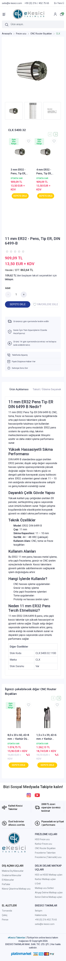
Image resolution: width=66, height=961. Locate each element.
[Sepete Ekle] (20, 196)
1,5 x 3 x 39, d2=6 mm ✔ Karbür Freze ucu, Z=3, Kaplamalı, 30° (46, 737)
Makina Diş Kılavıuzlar (13, 871)
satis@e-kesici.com (44, 924)
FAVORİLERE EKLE (47, 304)
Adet (7, 288)
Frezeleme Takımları (45, 852)
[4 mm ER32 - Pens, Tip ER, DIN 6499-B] (46, 152)
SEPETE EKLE (17, 304)
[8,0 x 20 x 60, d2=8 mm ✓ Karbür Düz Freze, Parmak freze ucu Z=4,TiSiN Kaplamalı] (18, 717)
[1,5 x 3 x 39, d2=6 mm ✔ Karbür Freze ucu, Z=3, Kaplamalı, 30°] (47, 717)
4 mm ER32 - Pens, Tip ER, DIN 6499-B (44, 171)
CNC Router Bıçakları (45, 848)
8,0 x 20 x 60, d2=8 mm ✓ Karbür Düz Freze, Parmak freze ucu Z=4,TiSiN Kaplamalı (18, 737)
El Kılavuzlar (8, 880)
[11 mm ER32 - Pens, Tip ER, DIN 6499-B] (33, 70)
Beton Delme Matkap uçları (48, 897)
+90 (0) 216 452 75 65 (46, 919)
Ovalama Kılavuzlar (11, 875)
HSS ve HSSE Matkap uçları (48, 874)
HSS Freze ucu (42, 839)
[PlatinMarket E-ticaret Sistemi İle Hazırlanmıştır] (21, 954)
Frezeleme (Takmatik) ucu (48, 857)
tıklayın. (9, 279)
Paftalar (6, 884)
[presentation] (50, 134)
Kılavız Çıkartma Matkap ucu (16, 888)
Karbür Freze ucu (43, 844)
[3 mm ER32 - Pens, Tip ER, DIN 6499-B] (20, 152)
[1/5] (7, 251)
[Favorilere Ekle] (28, 141)
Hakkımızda (41, 915)
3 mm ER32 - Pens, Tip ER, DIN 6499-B (18, 171)
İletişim (38, 910)
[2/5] (9, 251)
